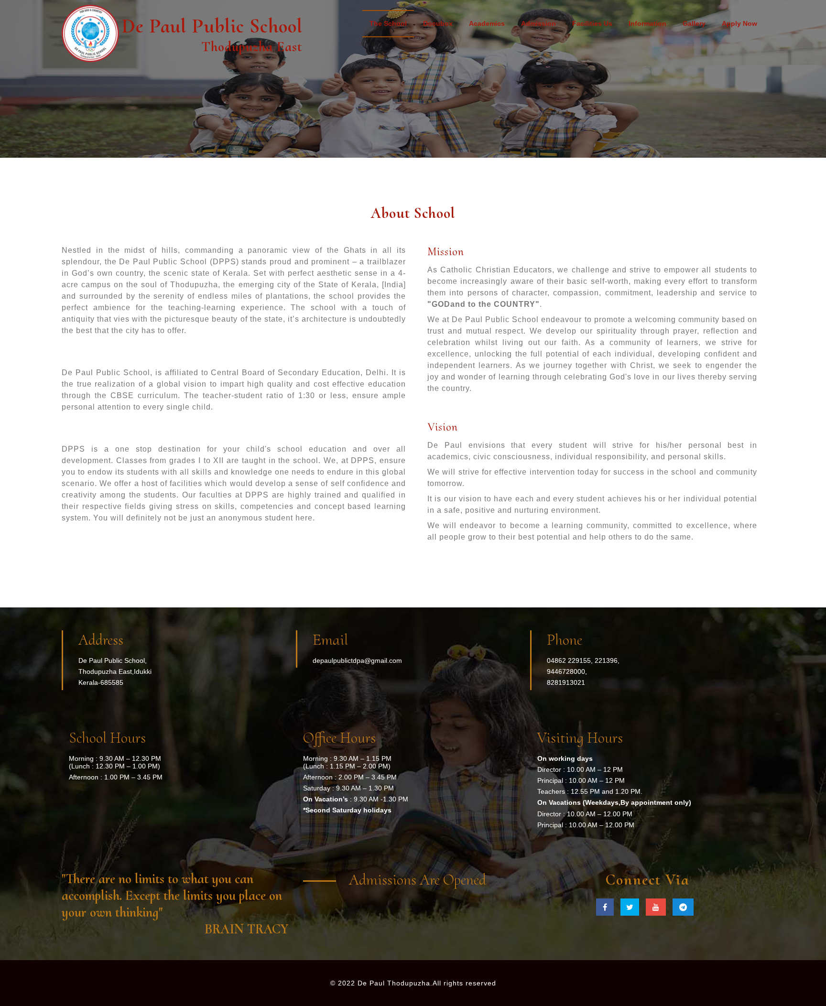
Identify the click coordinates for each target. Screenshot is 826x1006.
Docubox (438, 23)
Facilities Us (592, 23)
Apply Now (739, 23)
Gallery (694, 23)
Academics (487, 23)
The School (388, 23)
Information (647, 23)
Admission (538, 23)
